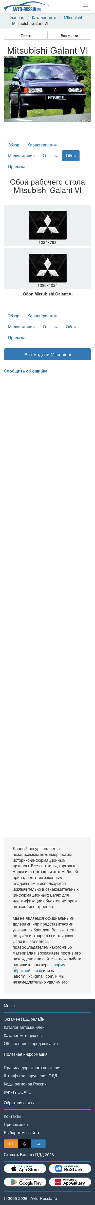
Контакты (12, 1116)
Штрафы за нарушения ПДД (30, 1076)
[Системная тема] (38, 1143)
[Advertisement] (47, 605)
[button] (10, 89)
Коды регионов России (25, 1084)
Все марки (69, 35)
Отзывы (50, 155)
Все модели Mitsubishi (47, 354)
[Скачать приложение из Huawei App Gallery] (70, 1182)
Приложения (16, 1124)
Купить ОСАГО (17, 1092)
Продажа (16, 166)
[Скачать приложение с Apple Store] (25, 1168)
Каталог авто (44, 17)
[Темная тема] (24, 1143)
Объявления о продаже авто (31, 1043)
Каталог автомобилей (24, 1027)
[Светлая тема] (11, 1143)
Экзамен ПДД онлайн (24, 1019)
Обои (71, 155)
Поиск (26, 35)
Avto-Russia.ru (43, 1198)
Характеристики (42, 145)
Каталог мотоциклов (23, 1035)
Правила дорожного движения (33, 1067)
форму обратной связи (39, 967)
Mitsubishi (73, 17)
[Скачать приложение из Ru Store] (70, 1168)
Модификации (21, 155)
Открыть (48, 227)
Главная (16, 17)
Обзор (13, 145)
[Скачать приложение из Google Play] (25, 1182)
